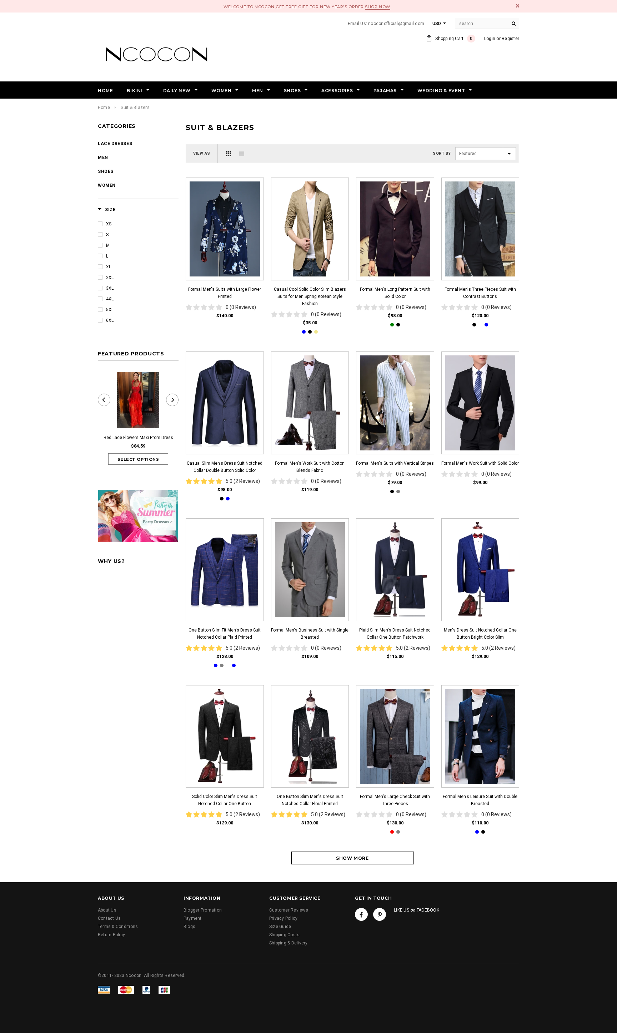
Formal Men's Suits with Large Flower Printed (224, 293)
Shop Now (377, 6)
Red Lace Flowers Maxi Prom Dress (138, 437)
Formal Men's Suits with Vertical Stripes (395, 463)
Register (510, 38)
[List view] (241, 153)
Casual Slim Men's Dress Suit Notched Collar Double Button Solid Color (224, 467)
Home (104, 107)
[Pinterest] (379, 914)
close (517, 6)
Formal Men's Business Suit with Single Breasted (309, 634)
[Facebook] (361, 914)
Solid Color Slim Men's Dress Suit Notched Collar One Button (224, 800)
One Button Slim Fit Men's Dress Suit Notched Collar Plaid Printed (225, 634)
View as (201, 153)
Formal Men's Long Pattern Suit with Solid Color (395, 293)
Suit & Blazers (135, 107)
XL (108, 266)
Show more (352, 858)
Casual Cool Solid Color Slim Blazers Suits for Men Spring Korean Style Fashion (310, 296)
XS (108, 223)
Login (489, 38)
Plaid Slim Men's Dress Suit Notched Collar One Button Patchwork (395, 634)
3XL (110, 288)
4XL (110, 298)
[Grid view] (228, 153)
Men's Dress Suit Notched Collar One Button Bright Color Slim (480, 634)
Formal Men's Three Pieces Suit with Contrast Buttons (480, 293)
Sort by (442, 153)
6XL (110, 320)
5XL (110, 309)
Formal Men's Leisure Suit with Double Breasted (480, 800)
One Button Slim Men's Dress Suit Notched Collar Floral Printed (310, 800)
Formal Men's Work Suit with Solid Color (480, 463)
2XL (110, 277)
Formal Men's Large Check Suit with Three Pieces (395, 800)
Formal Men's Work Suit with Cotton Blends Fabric (310, 467)
